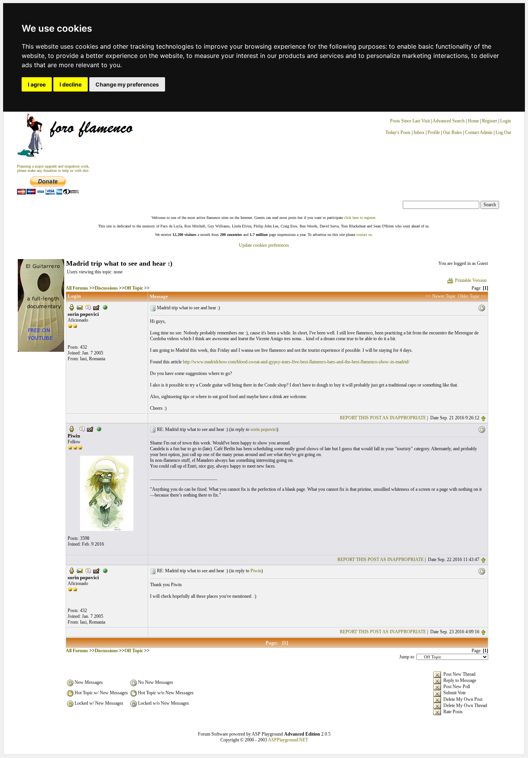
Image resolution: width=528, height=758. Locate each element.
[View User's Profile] (71, 307)
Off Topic (133, 288)
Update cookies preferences (264, 245)
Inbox (419, 132)
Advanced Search (449, 121)
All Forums (77, 288)
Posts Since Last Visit (410, 121)
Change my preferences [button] (127, 84)
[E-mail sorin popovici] (80, 307)
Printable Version (471, 280)
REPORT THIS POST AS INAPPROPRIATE (383, 418)
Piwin (255, 570)
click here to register (359, 217)
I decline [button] (71, 84)
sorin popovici (263, 429)
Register (490, 121)
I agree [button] (37, 84)
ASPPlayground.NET (288, 740)
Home (473, 121)
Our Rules (452, 132)
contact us (364, 234)
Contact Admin (478, 132)
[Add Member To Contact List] (96, 307)
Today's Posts (397, 132)
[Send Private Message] (88, 307)
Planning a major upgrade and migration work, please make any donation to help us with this (53, 168)
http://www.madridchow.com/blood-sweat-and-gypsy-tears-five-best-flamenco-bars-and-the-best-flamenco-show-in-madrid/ (296, 362)
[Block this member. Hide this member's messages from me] (105, 307)
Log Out (503, 132)
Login (505, 121)
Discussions (106, 288)
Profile (434, 132)
